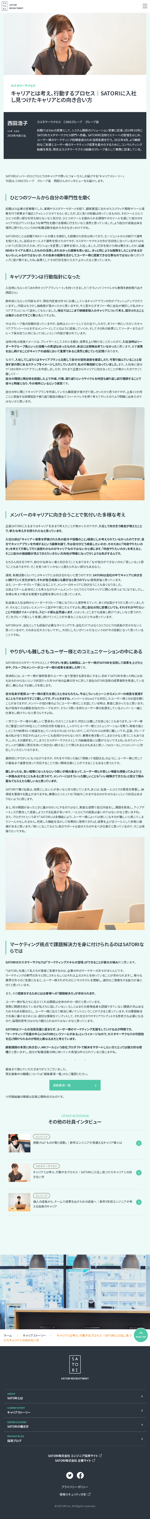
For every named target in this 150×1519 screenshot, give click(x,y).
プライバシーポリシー (75, 1487)
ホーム (8, 1335)
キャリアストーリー (34, 1335)
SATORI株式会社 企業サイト (73, 1460)
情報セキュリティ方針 (73, 1494)
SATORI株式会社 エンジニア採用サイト (73, 1455)
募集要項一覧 (62, 1085)
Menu (145, 6)
